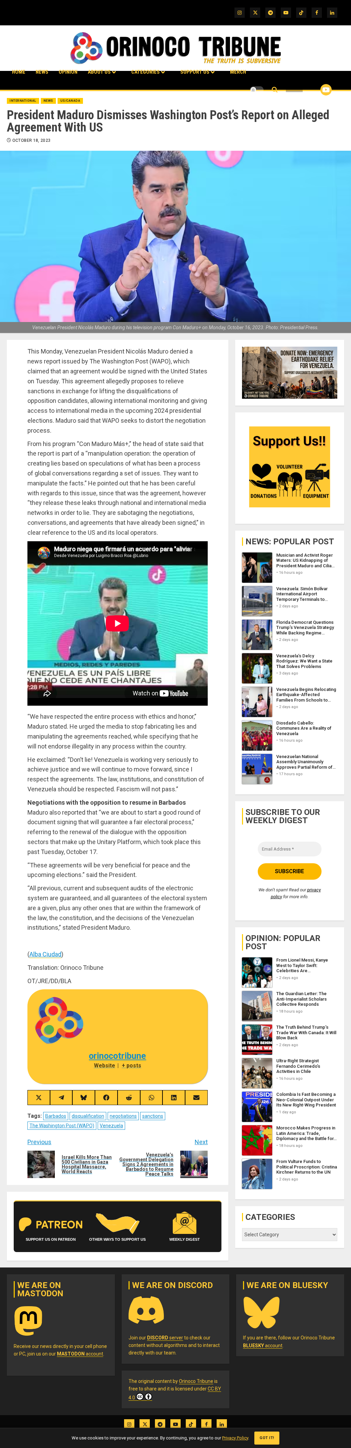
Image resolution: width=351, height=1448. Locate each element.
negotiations (123, 1116)
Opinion (68, 72)
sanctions (152, 1116)
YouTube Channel (315, 89)
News (42, 72)
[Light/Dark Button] (257, 89)
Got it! (266, 1438)
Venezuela (111, 1125)
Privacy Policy (235, 1437)
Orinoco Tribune (196, 1381)
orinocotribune (117, 1056)
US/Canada (70, 100)
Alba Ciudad (45, 954)
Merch (238, 72)
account (80, 1354)
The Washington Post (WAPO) (61, 1125)
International (23, 100)
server (165, 1337)
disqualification (88, 1116)
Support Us (194, 72)
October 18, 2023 (31, 140)
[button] (274, 90)
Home (18, 72)
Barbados (55, 1116)
